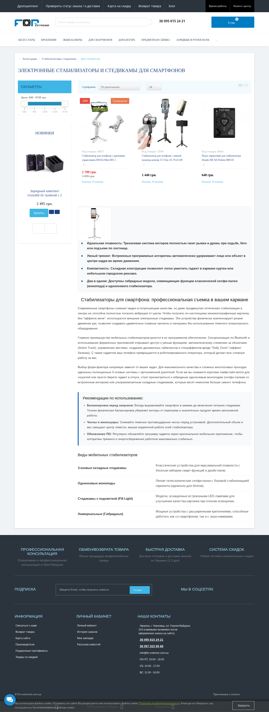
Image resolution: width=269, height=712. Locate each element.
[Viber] (147, 679)
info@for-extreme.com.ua (154, 652)
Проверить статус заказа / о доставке (73, 6)
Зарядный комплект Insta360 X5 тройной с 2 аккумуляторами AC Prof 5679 (44, 193)
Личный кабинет (87, 625)
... (217, 39)
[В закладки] (51, 212)
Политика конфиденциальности (159, 703)
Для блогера (127, 39)
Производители (25, 644)
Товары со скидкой (27, 657)
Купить (39, 213)
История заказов (87, 631)
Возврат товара (149, 6)
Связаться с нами (26, 625)
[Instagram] (223, 588)
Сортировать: (89, 87)
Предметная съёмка (155, 39)
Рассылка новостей (88, 644)
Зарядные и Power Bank (193, 39)
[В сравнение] (57, 212)
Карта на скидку (119, 6)
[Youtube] (225, 588)
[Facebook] (221, 588)
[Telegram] (140, 679)
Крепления (48, 39)
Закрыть (243, 705)
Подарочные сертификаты (32, 650)
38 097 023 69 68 (151, 646)
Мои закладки (85, 638)
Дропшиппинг (27, 6)
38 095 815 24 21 (151, 639)
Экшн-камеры (72, 39)
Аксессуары (26, 39)
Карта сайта (23, 638)
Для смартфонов (100, 39)
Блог (172, 6)
